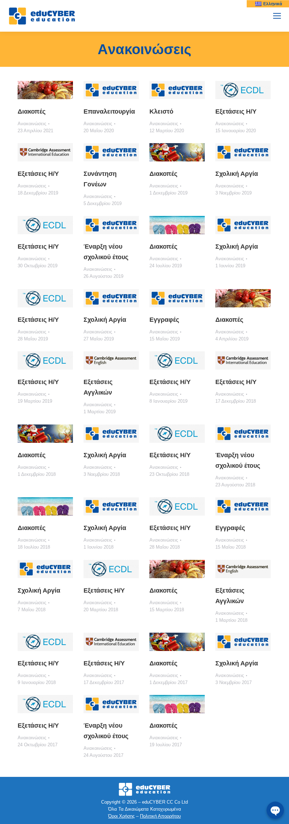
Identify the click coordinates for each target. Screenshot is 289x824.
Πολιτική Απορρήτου (160, 816)
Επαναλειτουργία (109, 111)
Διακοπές (31, 111)
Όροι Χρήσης (121, 816)
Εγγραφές (164, 319)
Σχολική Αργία (236, 173)
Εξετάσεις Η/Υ (236, 111)
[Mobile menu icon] (277, 16)
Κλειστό (161, 111)
